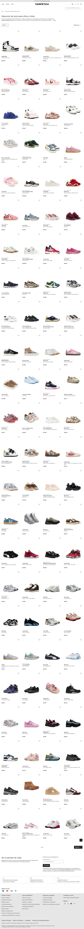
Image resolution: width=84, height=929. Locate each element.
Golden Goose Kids (6, 20)
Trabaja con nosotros (27, 902)
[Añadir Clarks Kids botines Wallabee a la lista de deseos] (39, 774)
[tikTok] (68, 903)
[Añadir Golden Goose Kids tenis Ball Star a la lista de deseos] (39, 132)
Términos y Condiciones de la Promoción (11, 913)
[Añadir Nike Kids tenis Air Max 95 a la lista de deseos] (60, 504)
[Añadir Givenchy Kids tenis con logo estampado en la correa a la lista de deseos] (81, 31)
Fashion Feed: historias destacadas (71, 897)
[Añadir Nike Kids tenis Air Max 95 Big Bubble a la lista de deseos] (81, 707)
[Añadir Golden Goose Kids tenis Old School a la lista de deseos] (81, 99)
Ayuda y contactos (6, 897)
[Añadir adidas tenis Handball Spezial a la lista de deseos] (81, 132)
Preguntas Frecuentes (36, 880)
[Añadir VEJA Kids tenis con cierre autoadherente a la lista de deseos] (60, 437)
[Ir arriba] (81, 840)
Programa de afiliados (47, 897)
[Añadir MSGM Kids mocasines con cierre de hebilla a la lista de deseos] (60, 707)
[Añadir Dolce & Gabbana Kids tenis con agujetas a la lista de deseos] (39, 403)
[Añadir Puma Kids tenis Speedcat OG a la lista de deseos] (60, 639)
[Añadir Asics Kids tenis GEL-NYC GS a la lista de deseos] (39, 200)
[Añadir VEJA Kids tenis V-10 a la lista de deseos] (60, 132)
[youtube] (74, 903)
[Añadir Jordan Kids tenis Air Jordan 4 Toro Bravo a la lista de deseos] (81, 538)
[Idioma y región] (72, 4)
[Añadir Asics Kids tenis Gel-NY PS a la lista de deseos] (81, 808)
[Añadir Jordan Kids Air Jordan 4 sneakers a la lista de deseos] (18, 673)
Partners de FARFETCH (27, 899)
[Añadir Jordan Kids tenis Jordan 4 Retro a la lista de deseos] (39, 741)
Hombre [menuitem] (7, 4)
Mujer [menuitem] (3, 4)
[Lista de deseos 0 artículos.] (78, 4)
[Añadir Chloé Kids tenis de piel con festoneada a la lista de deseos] (60, 166)
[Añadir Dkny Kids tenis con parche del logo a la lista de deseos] (60, 335)
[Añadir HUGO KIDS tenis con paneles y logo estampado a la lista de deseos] (18, 234)
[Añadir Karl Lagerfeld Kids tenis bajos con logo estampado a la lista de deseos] (18, 301)
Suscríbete (46, 865)
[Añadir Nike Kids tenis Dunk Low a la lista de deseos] (39, 707)
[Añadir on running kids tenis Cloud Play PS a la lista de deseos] (18, 268)
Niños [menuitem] (12, 4)
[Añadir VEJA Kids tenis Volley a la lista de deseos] (18, 200)
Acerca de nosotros (26, 897)
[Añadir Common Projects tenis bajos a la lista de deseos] (39, 369)
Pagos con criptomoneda (7, 910)
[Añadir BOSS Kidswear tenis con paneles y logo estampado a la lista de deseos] (81, 268)
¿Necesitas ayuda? (62, 880)
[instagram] (64, 903)
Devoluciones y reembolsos (8, 906)
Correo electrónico (46, 859)
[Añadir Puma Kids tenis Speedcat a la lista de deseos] (39, 673)
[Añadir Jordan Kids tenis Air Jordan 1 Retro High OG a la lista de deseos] (39, 572)
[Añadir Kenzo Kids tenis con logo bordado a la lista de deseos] (60, 200)
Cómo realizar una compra (10, 880)
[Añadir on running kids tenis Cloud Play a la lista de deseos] (39, 639)
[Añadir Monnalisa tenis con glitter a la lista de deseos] (18, 403)
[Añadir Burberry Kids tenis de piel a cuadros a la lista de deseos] (39, 31)
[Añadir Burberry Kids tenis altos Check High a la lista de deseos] (39, 335)
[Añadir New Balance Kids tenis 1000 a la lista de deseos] (39, 268)
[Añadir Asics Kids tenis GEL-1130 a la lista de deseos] (18, 707)
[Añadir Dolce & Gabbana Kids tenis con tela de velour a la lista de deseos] (18, 437)
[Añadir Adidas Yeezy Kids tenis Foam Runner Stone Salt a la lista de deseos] (81, 369)
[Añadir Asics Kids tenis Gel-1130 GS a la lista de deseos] (81, 572)
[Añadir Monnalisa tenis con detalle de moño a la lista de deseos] (81, 403)
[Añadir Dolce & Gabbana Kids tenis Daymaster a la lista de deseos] (39, 166)
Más (54, 20)
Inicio (3, 11)
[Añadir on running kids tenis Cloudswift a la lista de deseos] (81, 606)
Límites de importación (7, 904)
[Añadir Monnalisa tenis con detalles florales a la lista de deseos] (81, 470)
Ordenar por (76, 25)
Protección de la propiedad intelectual (40, 920)
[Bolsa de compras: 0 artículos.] (81, 4)
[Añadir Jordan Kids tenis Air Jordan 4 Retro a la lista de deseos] (60, 234)
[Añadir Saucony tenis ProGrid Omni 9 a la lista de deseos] (60, 741)
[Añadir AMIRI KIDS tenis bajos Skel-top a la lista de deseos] (18, 741)
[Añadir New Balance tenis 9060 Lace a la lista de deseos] (18, 774)
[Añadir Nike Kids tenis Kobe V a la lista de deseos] (81, 774)
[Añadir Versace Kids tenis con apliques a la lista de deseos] (18, 369)
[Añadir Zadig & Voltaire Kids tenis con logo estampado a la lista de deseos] (81, 301)
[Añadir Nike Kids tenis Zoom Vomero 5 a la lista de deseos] (60, 572)
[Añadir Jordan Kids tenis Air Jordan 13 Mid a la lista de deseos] (60, 808)
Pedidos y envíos (5, 902)
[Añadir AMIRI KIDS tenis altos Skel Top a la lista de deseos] (18, 31)
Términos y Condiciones (18, 920)
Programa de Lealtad (47, 899)
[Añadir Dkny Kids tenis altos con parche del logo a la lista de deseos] (60, 369)
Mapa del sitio (25, 908)
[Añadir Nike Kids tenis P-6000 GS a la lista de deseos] (18, 808)
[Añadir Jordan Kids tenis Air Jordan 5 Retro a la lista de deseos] (81, 673)
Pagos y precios (5, 908)
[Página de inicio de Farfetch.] (42, 4)
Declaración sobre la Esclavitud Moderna (31, 904)
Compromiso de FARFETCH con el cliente (11, 915)
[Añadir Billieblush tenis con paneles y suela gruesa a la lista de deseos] (60, 268)
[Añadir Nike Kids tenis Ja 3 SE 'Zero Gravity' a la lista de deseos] (81, 639)
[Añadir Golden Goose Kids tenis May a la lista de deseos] (81, 504)
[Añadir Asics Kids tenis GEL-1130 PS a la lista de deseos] (18, 572)
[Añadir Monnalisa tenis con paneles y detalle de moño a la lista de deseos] (60, 99)
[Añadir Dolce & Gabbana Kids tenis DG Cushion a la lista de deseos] (60, 301)
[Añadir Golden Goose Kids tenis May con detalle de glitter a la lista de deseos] (60, 470)
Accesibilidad (28, 920)
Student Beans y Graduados (49, 902)
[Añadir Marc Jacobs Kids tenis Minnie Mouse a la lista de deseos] (18, 65)
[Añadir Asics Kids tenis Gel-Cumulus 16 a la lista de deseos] (81, 234)
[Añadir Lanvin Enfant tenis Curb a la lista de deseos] (18, 99)
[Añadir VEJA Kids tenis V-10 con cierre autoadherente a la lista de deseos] (18, 166)
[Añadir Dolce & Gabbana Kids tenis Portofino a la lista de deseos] (39, 234)
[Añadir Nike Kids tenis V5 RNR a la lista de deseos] (18, 606)
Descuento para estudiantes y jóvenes (51, 904)
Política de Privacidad (65, 869)
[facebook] (71, 903)
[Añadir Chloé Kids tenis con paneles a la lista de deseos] (39, 65)
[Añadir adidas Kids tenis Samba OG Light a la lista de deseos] (81, 335)
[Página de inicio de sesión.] (75, 4)
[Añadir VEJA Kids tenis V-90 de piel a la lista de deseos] (60, 65)
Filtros (4, 25)
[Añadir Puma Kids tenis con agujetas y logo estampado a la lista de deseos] (18, 538)
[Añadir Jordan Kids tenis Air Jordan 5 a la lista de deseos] (39, 504)
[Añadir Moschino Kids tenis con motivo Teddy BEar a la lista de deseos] (81, 65)
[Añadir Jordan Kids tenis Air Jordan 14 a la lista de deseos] (39, 606)
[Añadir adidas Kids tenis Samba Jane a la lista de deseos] (60, 673)
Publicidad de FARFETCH (27, 906)
